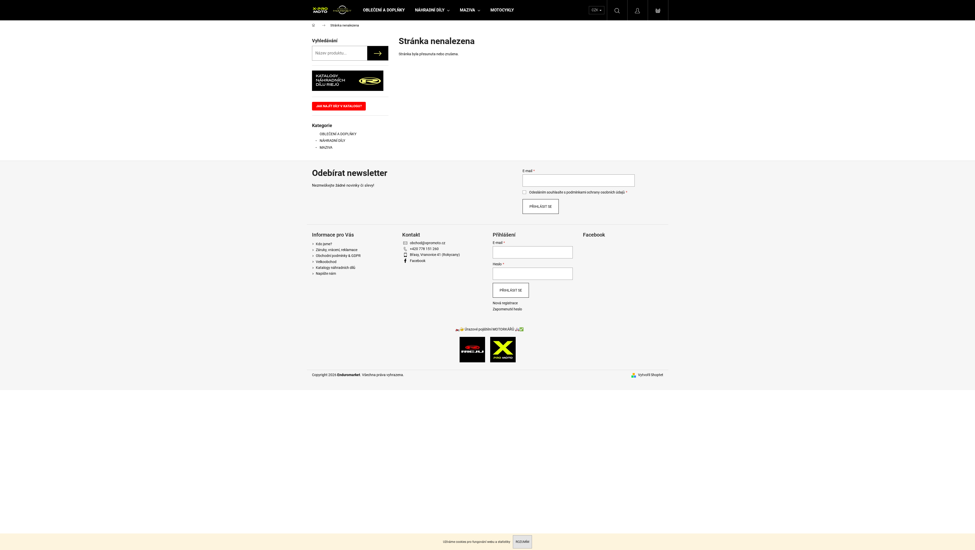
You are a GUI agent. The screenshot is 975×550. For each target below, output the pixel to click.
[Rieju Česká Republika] (472, 349)
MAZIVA (326, 147)
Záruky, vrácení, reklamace (336, 250)
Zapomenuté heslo (507, 309)
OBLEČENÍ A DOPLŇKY (338, 134)
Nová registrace (505, 303)
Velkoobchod (326, 262)
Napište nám (326, 273)
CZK (595, 10)
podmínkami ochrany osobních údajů (595, 192)
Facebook (417, 261)
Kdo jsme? (324, 244)
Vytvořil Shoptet (650, 375)
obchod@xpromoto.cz (427, 243)
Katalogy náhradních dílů (335, 268)
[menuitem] (384, 10)
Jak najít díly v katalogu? (339, 106)
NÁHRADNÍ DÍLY (332, 141)
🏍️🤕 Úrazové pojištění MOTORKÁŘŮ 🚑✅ (489, 329)
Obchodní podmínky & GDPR (338, 256)
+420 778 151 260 (424, 249)
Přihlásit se (540, 206)
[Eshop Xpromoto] (503, 349)
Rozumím (522, 542)
